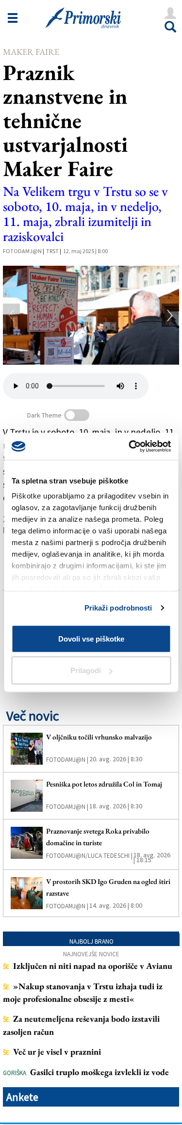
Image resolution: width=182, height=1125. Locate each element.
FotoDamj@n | (67, 759)
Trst (52, 251)
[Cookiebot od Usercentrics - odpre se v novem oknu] (129, 446)
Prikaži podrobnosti (118, 608)
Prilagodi (85, 670)
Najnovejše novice (91, 954)
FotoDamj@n (22, 251)
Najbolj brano (91, 941)
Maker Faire (31, 51)
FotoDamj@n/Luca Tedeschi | (89, 856)
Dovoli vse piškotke (91, 638)
